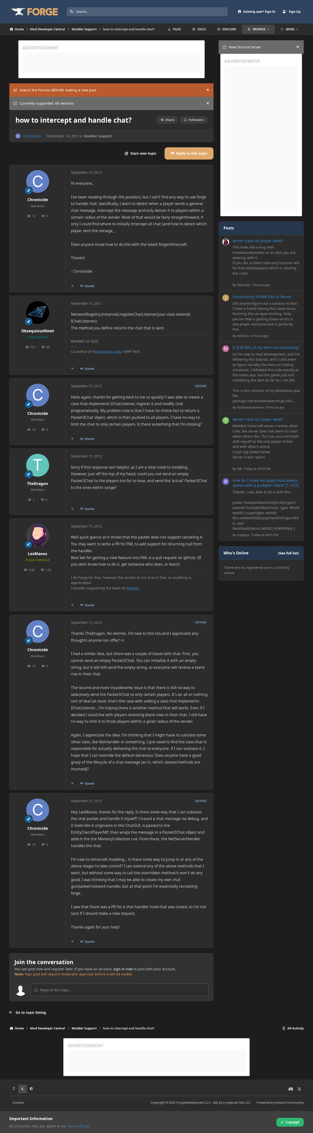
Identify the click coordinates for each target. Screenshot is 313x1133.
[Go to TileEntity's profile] (225, 241)
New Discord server (245, 47)
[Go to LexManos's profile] (37, 535)
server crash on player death (258, 240)
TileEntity (243, 285)
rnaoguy (243, 535)
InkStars (243, 336)
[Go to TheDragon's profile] (37, 465)
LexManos (37, 553)
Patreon (133, 588)
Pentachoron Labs (107, 351)
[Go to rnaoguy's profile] (225, 481)
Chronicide (32, 136)
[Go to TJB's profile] (225, 420)
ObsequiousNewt (37, 331)
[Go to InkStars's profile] (225, 297)
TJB (239, 468)
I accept (292, 1122)
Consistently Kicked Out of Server (262, 296)
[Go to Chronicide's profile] (18, 136)
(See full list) (288, 553)
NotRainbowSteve (250, 407)
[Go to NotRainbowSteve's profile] (225, 348)
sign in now (123, 969)
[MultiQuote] (72, 286)
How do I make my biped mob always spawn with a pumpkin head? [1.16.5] (266, 483)
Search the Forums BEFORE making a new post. (58, 90)
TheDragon (37, 483)
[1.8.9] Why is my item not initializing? (266, 347)
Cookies (18, 1103)
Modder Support (98, 136)
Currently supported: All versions (47, 103)
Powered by (280, 1103)
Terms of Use (78, 1126)
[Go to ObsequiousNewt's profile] (37, 312)
